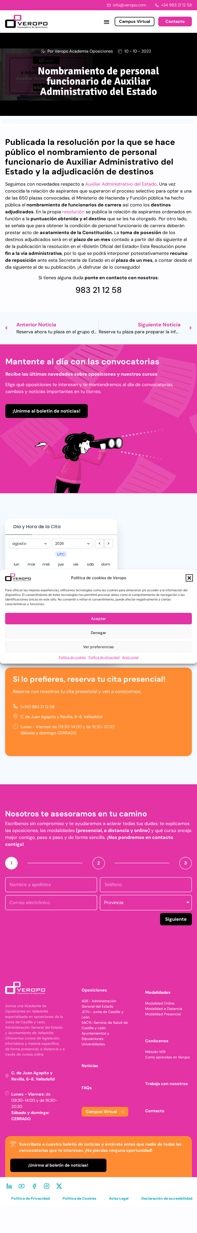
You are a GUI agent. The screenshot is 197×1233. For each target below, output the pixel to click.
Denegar (98, 632)
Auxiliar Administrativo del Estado (121, 184)
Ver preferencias (98, 646)
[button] (189, 578)
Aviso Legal (130, 657)
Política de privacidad (104, 657)
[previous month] (99, 543)
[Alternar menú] (107, 22)
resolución (73, 212)
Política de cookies (72, 657)
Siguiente (176, 919)
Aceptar (98, 618)
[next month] (108, 543)
